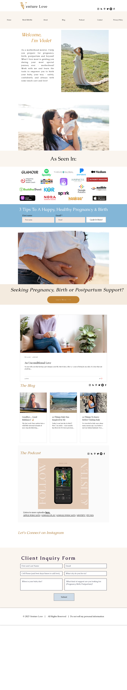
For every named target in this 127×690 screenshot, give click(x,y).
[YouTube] (111, 9)
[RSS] (101, 9)
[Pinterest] (104, 9)
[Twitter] (107, 9)
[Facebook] (114, 9)
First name (27, 215)
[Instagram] (98, 9)
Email (58, 215)
